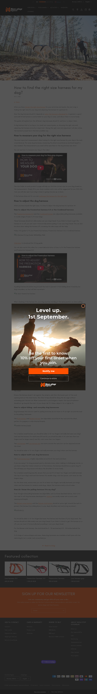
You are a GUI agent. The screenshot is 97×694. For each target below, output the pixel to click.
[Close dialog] (83, 305)
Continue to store (48, 378)
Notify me (49, 371)
